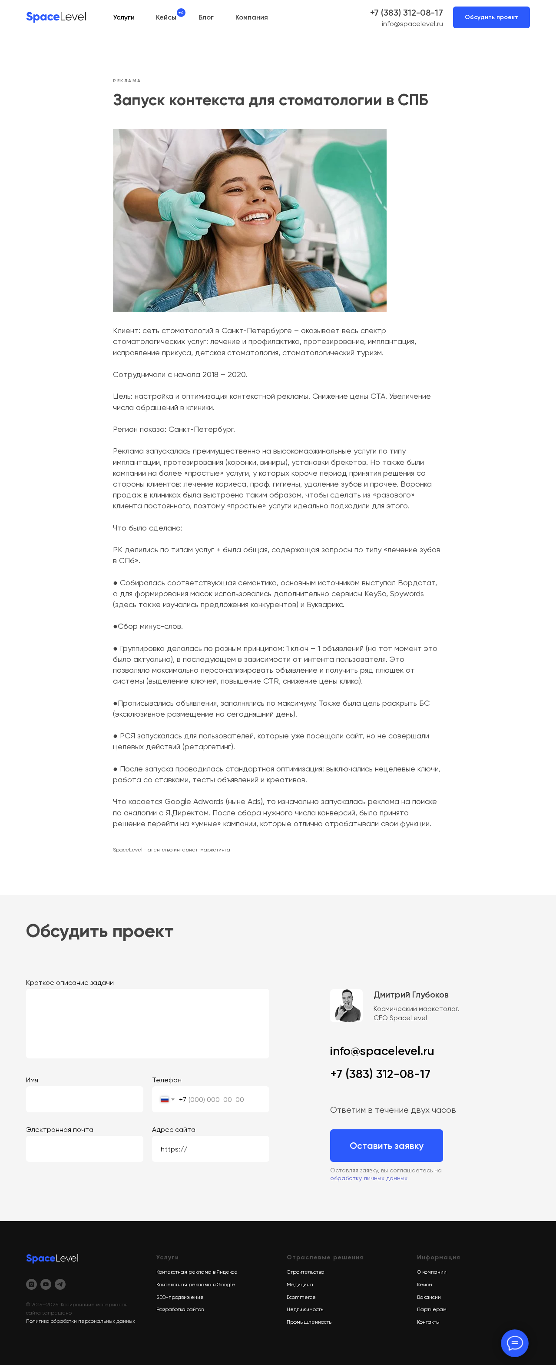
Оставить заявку (387, 1145)
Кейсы (166, 17)
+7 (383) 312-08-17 (406, 12)
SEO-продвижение (180, 1297)
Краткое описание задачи (70, 982)
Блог (206, 17)
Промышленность (309, 1322)
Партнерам (432, 1309)
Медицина (300, 1285)
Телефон (167, 1080)
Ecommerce (301, 1297)
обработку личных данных (368, 1178)
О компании (432, 1272)
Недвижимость (305, 1309)
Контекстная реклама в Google (195, 1285)
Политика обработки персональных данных (80, 1321)
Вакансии (429, 1297)
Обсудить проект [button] (491, 17)
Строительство (305, 1272)
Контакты (428, 1322)
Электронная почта (59, 1129)
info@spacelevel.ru (412, 24)
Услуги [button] (124, 17)
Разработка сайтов (180, 1309)
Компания (251, 17)
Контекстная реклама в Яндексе (197, 1272)
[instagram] (31, 1284)
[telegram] (60, 1284)
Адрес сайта (173, 1129)
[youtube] (45, 1284)
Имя (32, 1080)
